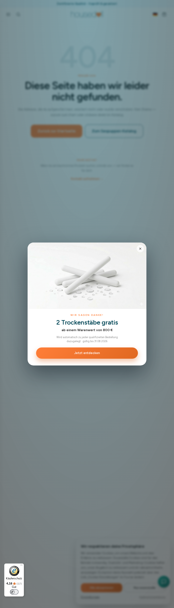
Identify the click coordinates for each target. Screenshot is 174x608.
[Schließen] (140, 248)
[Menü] (21, 566)
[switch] (14, 591)
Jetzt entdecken (87, 353)
